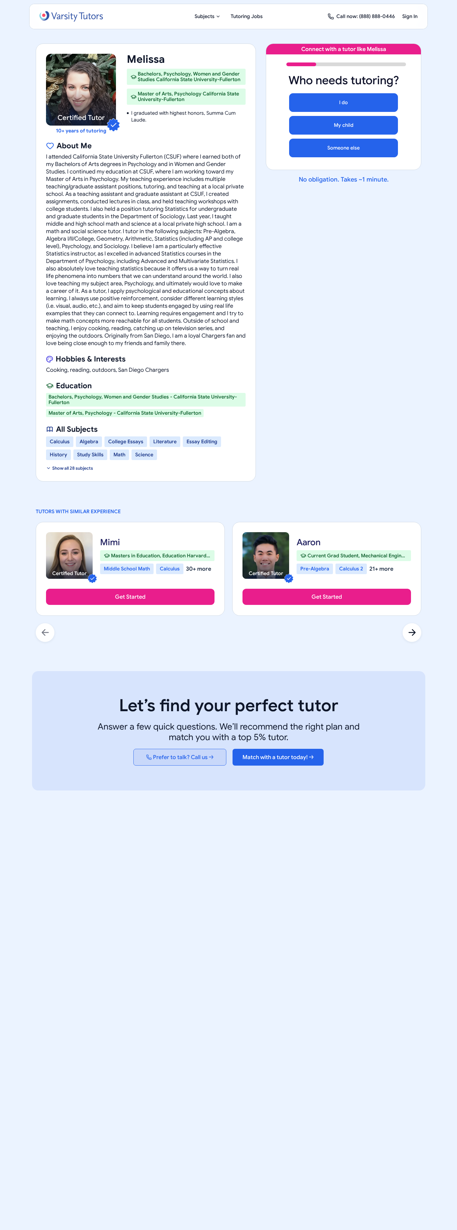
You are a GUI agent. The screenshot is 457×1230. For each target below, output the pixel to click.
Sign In (410, 16)
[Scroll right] (412, 632)
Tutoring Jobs (247, 16)
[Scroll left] (45, 632)
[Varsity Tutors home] (71, 16)
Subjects (205, 16)
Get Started (130, 596)
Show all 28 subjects (72, 468)
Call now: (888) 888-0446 (365, 16)
